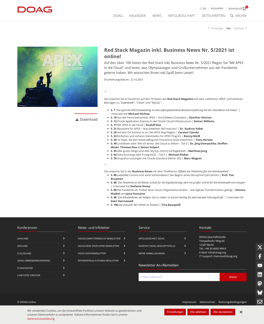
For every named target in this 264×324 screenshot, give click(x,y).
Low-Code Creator (28, 275)
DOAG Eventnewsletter (92, 253)
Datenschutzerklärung (40, 318)
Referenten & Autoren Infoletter (98, 260)
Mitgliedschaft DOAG (151, 238)
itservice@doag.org (225, 256)
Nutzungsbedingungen (232, 302)
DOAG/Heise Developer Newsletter (98, 245)
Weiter (233, 277)
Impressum (189, 302)
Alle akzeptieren (222, 311)
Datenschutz (207, 302)
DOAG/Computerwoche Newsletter (99, 238)
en (204, 8)
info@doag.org (217, 252)
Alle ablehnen (198, 311)
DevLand (22, 245)
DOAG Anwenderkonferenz (33, 260)
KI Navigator (25, 268)
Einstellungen (175, 311)
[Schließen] (241, 312)
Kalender (137, 15)
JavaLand (22, 238)
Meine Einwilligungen (152, 253)
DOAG (118, 15)
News (157, 15)
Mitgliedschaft (181, 15)
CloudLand (24, 253)
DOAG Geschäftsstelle (212, 237)
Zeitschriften (213, 15)
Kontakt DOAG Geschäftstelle (157, 245)
